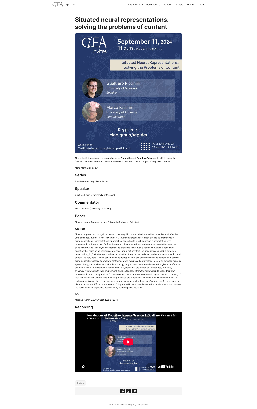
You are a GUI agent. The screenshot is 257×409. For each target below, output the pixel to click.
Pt (74, 4)
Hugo (135, 404)
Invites (80, 383)
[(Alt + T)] (67, 4)
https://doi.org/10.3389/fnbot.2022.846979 (96, 299)
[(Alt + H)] (58, 4)
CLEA (118, 404)
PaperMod (143, 404)
